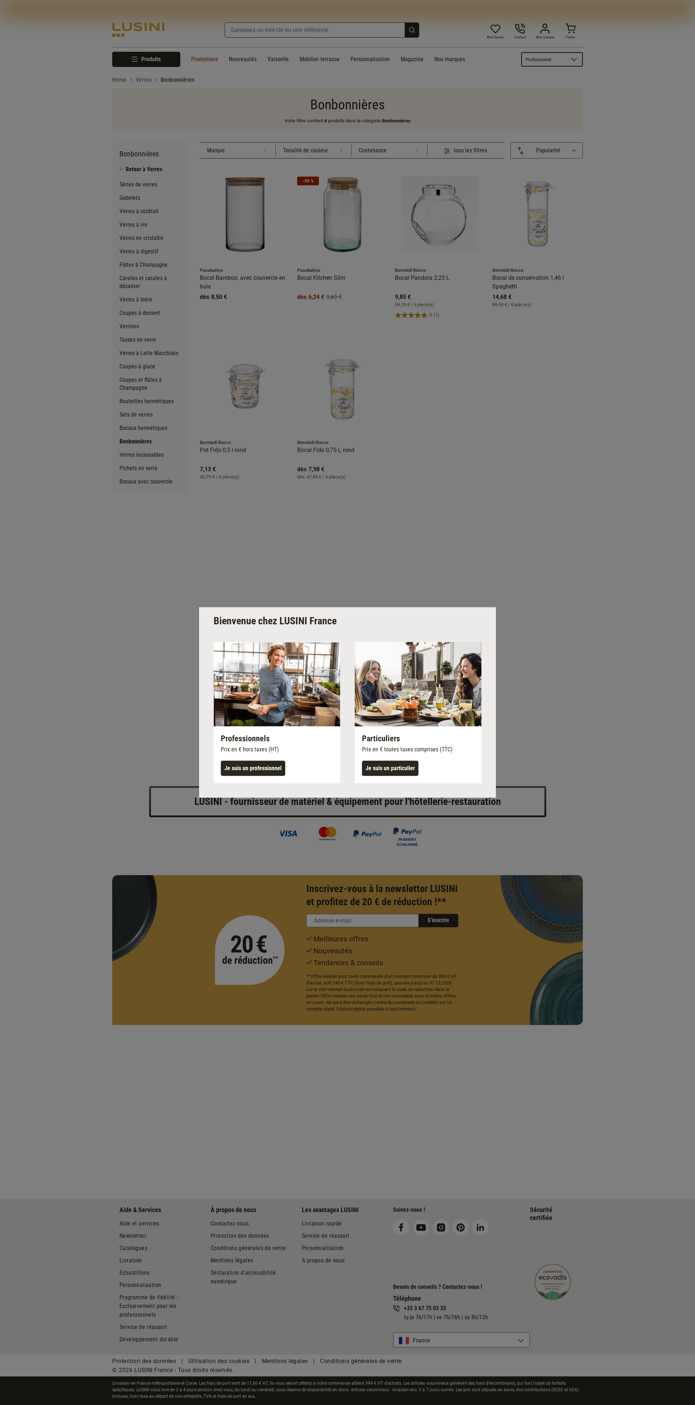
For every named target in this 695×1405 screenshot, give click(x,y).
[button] (277, 712)
